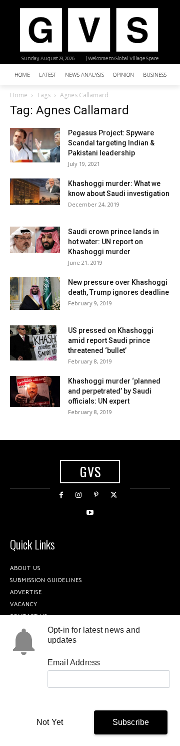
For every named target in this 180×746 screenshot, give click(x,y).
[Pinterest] (96, 495)
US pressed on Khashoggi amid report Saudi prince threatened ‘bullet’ (111, 340)
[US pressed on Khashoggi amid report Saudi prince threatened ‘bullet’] (33, 342)
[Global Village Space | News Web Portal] (89, 30)
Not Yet (49, 722)
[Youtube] (90, 512)
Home (19, 95)
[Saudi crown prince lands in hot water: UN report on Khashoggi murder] (35, 240)
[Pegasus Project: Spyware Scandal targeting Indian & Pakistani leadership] (35, 145)
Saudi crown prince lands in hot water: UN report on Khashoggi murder (113, 242)
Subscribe (131, 722)
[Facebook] (61, 495)
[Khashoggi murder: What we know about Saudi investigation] (35, 191)
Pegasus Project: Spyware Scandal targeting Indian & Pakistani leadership (111, 143)
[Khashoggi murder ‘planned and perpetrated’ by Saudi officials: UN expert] (35, 391)
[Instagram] (78, 495)
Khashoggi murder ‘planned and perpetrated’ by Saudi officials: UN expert (114, 391)
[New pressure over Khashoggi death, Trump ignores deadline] (35, 293)
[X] (114, 495)
